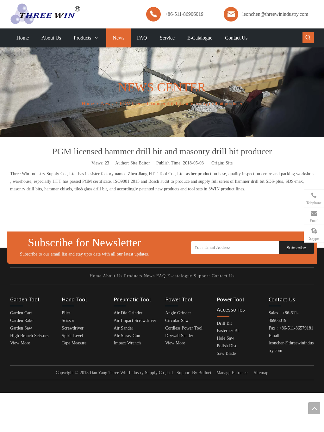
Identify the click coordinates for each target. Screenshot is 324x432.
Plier (66, 313)
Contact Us (223, 276)
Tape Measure (74, 343)
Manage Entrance (231, 372)
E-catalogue (179, 276)
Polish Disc (227, 345)
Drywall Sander (179, 335)
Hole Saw (225, 338)
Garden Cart (21, 313)
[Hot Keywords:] (308, 37)
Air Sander (123, 328)
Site (229, 163)
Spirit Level (72, 335)
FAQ (161, 276)
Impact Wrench (127, 343)
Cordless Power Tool (183, 328)
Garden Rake (21, 320)
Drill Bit (224, 323)
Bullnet (204, 372)
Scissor (68, 320)
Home (96, 276)
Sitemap (261, 372)
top (314, 408)
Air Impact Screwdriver (135, 320)
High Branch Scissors (29, 335)
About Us (112, 276)
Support (202, 276)
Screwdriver (73, 328)
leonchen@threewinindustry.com (275, 14)
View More (20, 343)
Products (133, 276)
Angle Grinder (178, 313)
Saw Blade (226, 353)
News (149, 276)
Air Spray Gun (127, 335)
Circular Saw (177, 320)
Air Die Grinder (128, 313)
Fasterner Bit (228, 330)
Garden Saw (21, 328)
